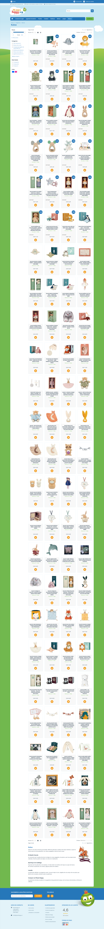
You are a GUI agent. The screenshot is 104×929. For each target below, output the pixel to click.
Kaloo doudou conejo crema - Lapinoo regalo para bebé (36, 263)
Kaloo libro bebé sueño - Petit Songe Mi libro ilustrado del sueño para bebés (85, 758)
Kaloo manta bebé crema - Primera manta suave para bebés (85, 263)
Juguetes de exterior (31, 18)
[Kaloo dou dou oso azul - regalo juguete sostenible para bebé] (52, 615)
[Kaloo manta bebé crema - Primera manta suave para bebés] (84, 252)
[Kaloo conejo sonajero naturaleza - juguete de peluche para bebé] (84, 581)
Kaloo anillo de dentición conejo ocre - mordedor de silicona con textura (85, 427)
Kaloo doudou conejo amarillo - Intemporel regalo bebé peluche (84, 626)
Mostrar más (15, 56)
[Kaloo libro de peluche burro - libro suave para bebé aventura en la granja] (35, 780)
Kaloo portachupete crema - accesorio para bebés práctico (85, 360)
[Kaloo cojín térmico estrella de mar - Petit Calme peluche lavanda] (68, 549)
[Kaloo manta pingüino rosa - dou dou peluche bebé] (68, 284)
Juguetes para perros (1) (18, 53)
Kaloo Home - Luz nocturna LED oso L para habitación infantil (85, 691)
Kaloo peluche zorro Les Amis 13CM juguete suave (68, 360)
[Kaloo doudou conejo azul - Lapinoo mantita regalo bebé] (68, 41)
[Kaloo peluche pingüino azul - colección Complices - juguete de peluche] (84, 217)
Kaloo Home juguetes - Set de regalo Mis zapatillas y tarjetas (35, 724)
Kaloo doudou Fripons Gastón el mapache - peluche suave (68, 263)
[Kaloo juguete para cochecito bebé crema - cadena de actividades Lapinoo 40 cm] (52, 714)
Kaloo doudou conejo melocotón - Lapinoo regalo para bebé (52, 658)
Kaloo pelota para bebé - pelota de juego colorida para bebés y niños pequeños (85, 157)
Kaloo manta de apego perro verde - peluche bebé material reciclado (35, 295)
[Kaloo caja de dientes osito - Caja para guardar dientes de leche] (52, 483)
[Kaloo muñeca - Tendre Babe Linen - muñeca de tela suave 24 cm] (35, 111)
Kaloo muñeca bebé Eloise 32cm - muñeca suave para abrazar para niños (85, 193)
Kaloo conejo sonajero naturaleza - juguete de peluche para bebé (85, 592)
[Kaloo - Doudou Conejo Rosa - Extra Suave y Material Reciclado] (68, 383)
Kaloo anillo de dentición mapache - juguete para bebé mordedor (35, 460)
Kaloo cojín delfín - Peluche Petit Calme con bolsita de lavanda (52, 560)
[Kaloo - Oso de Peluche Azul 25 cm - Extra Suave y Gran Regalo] (35, 416)
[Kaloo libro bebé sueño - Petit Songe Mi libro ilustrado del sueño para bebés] (84, 747)
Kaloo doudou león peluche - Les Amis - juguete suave (85, 52)
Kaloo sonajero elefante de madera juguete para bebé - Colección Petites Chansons (36, 158)
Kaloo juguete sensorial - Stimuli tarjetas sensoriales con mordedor (85, 725)
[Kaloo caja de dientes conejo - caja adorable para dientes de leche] (35, 483)
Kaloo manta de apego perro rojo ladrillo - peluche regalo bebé (85, 87)
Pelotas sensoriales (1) (18, 52)
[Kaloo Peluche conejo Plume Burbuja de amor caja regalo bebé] (84, 316)
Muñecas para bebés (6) (18, 50)
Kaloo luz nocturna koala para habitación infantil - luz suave (52, 824)
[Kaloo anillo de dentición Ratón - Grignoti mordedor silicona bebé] (52, 449)
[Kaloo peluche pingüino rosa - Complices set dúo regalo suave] (35, 349)
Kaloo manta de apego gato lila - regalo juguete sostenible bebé (36, 193)
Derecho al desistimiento (50, 921)
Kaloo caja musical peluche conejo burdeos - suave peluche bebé (35, 560)
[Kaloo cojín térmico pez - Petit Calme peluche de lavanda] (84, 549)
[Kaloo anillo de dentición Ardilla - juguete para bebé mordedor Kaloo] (52, 416)
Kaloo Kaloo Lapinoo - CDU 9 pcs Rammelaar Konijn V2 (52, 758)
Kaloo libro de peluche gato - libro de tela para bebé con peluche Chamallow (52, 791)
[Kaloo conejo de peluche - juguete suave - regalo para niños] (35, 581)
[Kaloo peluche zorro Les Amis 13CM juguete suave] (68, 349)
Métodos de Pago (49, 914)
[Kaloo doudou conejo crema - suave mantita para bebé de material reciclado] (35, 647)
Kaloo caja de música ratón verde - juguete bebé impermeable (68, 527)
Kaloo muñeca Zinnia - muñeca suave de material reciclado (52, 122)
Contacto (47, 912)
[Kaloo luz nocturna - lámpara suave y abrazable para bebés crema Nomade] (84, 780)
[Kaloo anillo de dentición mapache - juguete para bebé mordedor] (35, 449)
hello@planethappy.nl (17, 915)
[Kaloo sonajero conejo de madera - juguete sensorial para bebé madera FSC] (84, 111)
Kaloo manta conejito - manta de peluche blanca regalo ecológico (85, 825)
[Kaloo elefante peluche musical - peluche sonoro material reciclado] (35, 680)
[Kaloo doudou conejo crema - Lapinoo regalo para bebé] (35, 252)
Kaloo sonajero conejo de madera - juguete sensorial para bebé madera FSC (85, 122)
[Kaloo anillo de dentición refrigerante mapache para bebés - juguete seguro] (68, 449)
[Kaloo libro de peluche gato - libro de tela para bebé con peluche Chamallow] (52, 780)
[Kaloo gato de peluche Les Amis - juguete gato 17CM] (68, 680)
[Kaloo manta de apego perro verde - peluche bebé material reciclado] (35, 284)
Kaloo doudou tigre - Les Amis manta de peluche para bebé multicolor (68, 658)
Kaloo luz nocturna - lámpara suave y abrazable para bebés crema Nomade (84, 791)
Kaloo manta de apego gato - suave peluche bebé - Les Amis (52, 87)
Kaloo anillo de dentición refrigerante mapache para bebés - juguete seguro (68, 460)
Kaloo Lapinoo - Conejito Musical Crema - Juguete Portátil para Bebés (68, 758)
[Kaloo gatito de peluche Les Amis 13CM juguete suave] (52, 680)
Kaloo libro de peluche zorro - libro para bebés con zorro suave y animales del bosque (68, 791)
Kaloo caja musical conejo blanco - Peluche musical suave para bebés (85, 527)
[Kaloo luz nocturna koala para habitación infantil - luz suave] (52, 814)
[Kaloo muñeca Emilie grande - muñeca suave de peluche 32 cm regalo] (35, 316)
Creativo (46, 18)
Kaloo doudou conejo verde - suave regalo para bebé (52, 263)
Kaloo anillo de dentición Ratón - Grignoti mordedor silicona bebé (52, 460)
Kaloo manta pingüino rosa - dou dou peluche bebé (68, 295)
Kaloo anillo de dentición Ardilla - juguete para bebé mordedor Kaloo (52, 427)
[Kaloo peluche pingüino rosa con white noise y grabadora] (68, 111)
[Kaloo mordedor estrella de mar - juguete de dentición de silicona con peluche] (52, 182)
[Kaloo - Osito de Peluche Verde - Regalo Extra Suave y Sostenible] (84, 383)
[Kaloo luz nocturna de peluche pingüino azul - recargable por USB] (35, 814)
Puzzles (40, 18)
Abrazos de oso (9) (17, 45)
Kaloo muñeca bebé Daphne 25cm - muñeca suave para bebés (68, 193)
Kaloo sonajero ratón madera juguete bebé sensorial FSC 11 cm (52, 157)
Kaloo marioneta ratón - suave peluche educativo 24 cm (68, 157)
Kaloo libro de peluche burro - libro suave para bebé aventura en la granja (36, 791)
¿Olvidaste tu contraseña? (33, 912)
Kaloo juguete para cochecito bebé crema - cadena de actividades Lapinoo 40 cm (52, 725)
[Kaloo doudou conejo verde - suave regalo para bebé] (52, 252)
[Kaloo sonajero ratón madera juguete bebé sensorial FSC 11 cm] (52, 146)
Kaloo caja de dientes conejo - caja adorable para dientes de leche (35, 493)
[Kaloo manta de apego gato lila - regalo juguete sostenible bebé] (35, 182)
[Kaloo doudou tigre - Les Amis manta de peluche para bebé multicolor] (68, 647)
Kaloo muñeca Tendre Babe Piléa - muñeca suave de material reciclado (52, 327)
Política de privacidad (49, 917)
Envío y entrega (48, 919)
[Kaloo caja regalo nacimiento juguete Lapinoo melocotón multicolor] (52, 41)
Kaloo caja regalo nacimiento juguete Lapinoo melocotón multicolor (52, 52)
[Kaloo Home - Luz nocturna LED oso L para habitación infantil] (84, 680)
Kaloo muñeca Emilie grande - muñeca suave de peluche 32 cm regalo (36, 327)
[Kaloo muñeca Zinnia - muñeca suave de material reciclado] (52, 111)
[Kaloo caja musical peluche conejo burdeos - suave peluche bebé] (35, 549)
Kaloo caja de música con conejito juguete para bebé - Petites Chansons (84, 494)
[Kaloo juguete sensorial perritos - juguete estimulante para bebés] (35, 747)
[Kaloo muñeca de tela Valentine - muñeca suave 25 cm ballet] (84, 284)
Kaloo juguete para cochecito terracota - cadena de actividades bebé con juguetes (68, 725)
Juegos (64, 18)
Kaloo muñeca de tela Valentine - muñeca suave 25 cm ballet (84, 295)
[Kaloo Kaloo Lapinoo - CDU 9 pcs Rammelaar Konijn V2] (52, 747)
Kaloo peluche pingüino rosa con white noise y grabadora (68, 122)
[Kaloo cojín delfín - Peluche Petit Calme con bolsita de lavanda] (52, 549)
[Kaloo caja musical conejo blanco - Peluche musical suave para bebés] (84, 516)
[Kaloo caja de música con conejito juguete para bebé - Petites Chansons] (84, 483)
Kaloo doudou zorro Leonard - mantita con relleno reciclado (85, 658)
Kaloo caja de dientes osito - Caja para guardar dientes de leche (52, 494)
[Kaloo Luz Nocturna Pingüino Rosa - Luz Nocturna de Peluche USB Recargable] (68, 814)
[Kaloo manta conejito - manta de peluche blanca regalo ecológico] (84, 814)
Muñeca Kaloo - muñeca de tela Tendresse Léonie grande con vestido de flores (52, 394)
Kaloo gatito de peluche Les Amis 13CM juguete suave (52, 691)
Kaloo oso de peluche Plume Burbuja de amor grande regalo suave (52, 228)
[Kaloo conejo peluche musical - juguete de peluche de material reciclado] (68, 581)
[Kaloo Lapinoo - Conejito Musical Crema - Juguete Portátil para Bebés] (68, 747)
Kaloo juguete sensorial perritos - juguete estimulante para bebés (35, 758)
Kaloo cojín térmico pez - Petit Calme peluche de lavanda (85, 560)
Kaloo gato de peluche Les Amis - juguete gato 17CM (68, 691)
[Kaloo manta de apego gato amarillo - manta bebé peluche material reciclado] (68, 76)
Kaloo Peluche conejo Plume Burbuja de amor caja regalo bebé (85, 327)
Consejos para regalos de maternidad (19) (18, 47)
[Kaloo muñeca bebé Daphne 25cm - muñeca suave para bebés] (68, 182)
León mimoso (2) (17, 43)
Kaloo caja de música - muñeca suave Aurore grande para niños (68, 493)
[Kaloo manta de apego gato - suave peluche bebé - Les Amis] (52, 76)
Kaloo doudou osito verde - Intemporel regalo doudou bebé (35, 87)
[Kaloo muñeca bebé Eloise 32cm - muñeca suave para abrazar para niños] (84, 182)
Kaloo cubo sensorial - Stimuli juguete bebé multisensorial (35, 626)
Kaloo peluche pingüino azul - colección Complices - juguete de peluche (85, 228)
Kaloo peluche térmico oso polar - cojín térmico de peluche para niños (52, 360)
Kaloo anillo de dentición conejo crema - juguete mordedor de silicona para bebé (68, 427)
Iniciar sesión (31, 910)
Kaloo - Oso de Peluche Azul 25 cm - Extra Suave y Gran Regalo (36, 427)
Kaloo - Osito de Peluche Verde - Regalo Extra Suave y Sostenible (85, 393)
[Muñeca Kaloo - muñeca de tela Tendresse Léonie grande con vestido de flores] (52, 383)
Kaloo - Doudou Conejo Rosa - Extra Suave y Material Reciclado (68, 393)
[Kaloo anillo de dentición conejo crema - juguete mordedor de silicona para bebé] (68, 416)
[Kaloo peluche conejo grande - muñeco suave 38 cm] (68, 316)
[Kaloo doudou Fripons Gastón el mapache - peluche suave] (68, 252)
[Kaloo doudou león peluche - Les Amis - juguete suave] (84, 41)
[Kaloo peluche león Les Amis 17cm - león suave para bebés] (68, 217)
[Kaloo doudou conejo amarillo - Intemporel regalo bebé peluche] (84, 615)
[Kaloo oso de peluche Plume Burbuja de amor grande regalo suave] (52, 217)
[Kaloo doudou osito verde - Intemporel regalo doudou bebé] (35, 76)
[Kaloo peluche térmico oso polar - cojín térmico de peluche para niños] (52, 349)
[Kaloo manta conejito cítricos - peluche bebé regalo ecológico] (35, 41)
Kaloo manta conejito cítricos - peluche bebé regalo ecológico (35, 52)
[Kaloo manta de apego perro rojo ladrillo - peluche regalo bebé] (84, 76)
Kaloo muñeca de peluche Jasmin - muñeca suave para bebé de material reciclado (35, 228)
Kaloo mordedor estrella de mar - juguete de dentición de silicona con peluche (52, 193)
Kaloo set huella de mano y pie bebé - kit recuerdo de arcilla (35, 393)
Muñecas (52, 18)
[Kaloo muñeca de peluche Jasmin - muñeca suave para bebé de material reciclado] (35, 217)
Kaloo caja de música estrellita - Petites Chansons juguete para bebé (52, 527)
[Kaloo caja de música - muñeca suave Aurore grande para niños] (68, 483)
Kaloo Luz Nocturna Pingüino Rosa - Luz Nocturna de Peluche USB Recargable (68, 825)
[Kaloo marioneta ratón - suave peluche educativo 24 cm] (68, 146)
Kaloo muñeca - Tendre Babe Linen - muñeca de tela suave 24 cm (36, 122)
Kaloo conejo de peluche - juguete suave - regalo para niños (36, 592)
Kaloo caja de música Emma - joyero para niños (35, 527)
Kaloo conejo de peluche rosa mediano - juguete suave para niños (52, 592)
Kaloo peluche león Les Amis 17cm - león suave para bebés (68, 228)
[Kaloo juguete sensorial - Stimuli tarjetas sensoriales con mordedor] (84, 714)
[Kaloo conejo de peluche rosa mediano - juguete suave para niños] (52, 581)
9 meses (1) (15, 66)
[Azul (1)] (13, 72)
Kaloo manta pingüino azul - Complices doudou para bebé (52, 295)
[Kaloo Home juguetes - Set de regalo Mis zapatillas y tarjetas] (35, 714)
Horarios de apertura (49, 910)
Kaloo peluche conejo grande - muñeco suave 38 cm (68, 327)
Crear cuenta (31, 908)
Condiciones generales (50, 908)
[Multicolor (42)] (18, 72)
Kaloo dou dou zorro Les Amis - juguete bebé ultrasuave (68, 626)
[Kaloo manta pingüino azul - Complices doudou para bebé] (52, 284)
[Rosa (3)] (16, 72)
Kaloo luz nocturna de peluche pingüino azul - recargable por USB (36, 824)
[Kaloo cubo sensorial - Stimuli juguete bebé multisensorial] (35, 615)
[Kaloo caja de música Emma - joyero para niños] (35, 516)
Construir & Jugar (19, 18)
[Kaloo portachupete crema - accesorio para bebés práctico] (84, 349)
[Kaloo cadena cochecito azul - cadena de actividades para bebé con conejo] (84, 449)
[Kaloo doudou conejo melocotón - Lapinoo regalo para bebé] (52, 647)
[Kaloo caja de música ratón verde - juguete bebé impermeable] (68, 516)
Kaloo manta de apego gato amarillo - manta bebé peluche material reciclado (68, 87)
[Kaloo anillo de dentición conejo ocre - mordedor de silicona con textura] (84, 416)
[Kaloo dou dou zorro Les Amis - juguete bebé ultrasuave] (68, 615)
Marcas (70, 18)
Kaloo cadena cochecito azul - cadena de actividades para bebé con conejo (85, 460)
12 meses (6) (16, 62)
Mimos (58, 18)
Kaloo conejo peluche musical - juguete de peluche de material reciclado (68, 592)
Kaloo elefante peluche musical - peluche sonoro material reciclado (36, 691)
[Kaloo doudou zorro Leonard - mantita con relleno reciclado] (84, 647)
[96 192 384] (34, 32)
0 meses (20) (16, 64)
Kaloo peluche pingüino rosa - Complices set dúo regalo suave (35, 360)
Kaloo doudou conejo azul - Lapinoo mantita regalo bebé (68, 52)
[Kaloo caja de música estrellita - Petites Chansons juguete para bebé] (52, 516)
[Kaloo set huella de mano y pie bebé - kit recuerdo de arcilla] (35, 383)
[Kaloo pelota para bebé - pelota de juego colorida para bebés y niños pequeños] (84, 146)
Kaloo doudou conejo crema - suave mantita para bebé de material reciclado (35, 658)
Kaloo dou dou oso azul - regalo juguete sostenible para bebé (52, 626)
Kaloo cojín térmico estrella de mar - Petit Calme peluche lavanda (68, 560)
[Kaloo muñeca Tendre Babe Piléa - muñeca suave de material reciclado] (52, 316)
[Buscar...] (92, 10)
